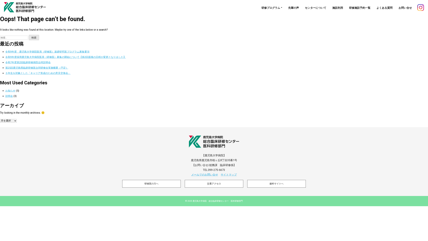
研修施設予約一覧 (359, 7)
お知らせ (10, 90)
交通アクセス (214, 183)
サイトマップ (229, 174)
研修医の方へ (151, 183)
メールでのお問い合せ (204, 174)
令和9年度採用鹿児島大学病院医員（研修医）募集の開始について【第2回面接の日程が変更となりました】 (65, 57)
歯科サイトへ (277, 183)
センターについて (315, 7)
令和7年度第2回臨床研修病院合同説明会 (28, 62)
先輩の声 (293, 7)
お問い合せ (405, 7)
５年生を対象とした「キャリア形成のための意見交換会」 (38, 73)
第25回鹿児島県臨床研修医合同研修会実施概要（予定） (36, 67)
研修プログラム (270, 7)
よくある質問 (385, 7)
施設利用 (337, 7)
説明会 (9, 96)
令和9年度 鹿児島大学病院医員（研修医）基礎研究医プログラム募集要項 (47, 51)
